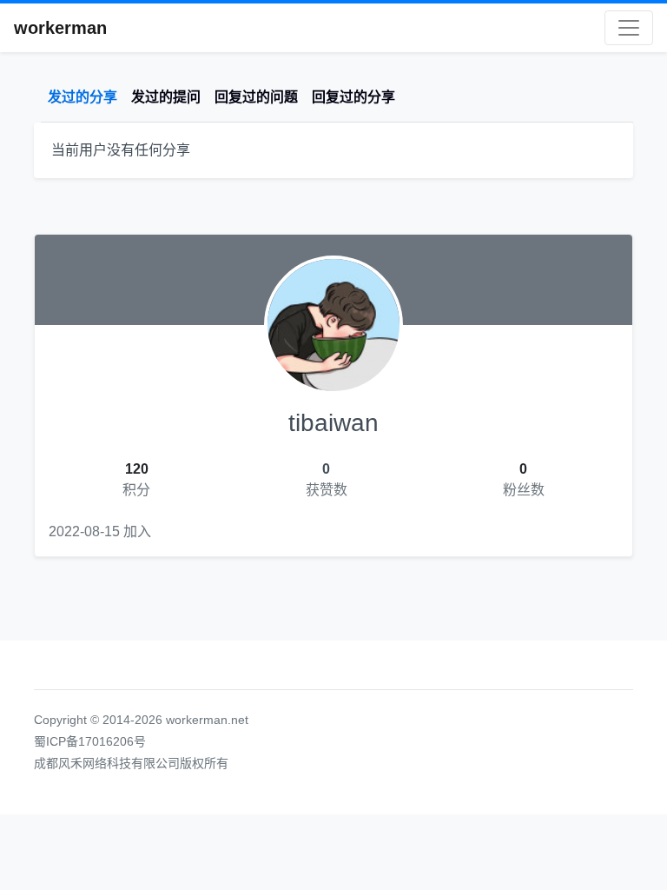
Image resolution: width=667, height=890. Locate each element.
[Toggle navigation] (628, 27)
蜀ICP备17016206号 (90, 741)
